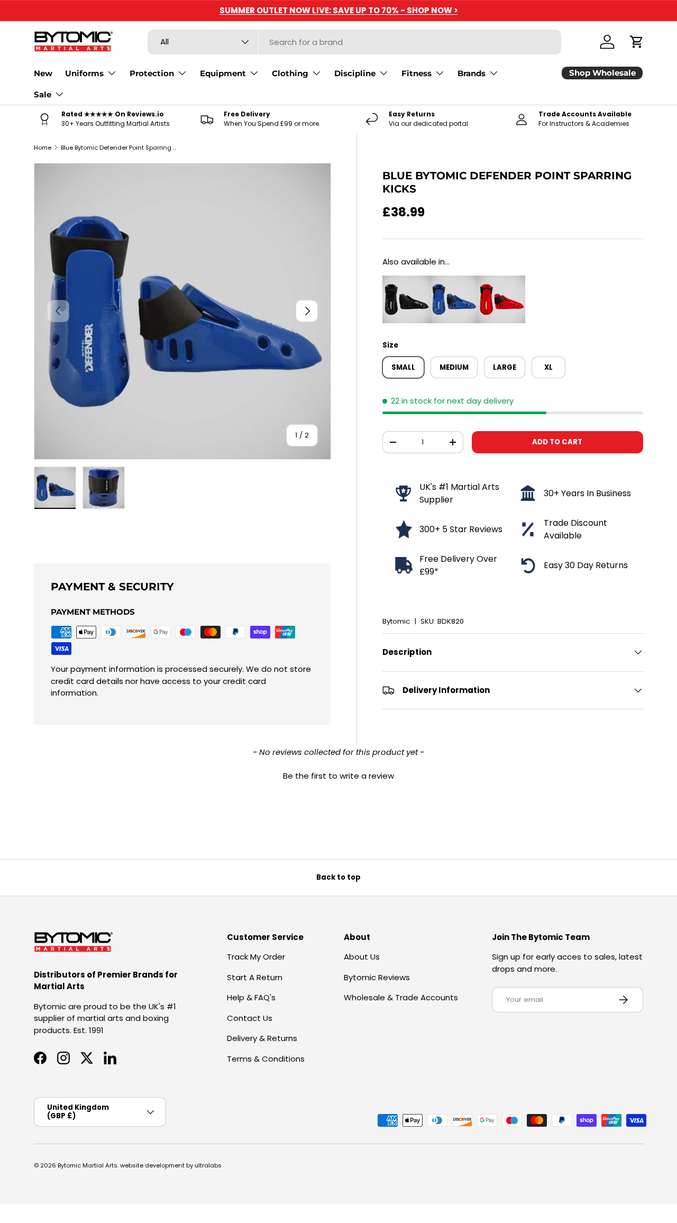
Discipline (355, 73)
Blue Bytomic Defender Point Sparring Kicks (120, 147)
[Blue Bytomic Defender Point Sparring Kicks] (454, 281)
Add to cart (557, 442)
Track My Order (256, 956)
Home (42, 147)
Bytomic (396, 621)
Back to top (338, 877)
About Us (362, 956)
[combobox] (354, 42)
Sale (42, 94)
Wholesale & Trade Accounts (401, 997)
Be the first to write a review (338, 775)
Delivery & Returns (262, 1038)
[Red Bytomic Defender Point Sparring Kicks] (501, 281)
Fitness (416, 73)
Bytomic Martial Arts (87, 1165)
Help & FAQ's (251, 997)
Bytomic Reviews (377, 977)
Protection (152, 73)
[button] (636, 41)
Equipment (223, 73)
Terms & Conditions (266, 1058)
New (43, 73)
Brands (472, 73)
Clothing (290, 73)
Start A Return (254, 977)
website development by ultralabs (171, 1165)
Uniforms (84, 73)
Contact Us (249, 1018)
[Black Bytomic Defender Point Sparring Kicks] (406, 281)
